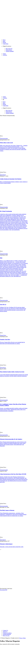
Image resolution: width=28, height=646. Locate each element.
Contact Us (5, 630)
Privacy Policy (22, 638)
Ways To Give (6, 635)
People (4, 42)
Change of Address (7, 633)
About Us (5, 631)
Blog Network (9, 48)
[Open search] (3, 99)
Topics (4, 53)
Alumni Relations (7, 634)
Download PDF (3, 589)
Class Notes (5, 43)
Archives (5, 55)
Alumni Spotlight (10, 51)
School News (9, 50)
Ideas (4, 41)
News (4, 39)
